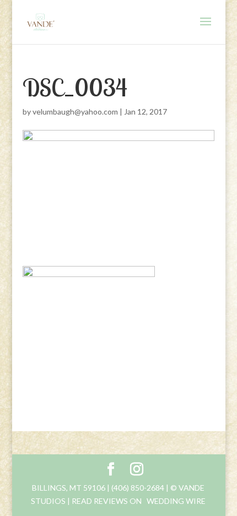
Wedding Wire (176, 501)
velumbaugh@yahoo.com (75, 111)
